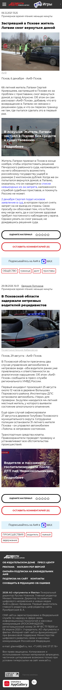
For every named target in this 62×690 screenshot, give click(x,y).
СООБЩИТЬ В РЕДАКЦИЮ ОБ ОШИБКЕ (26, 583)
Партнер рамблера (30, 675)
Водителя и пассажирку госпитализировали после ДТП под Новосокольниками (28, 467)
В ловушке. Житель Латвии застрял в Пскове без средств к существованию (30, 136)
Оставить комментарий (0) (31, 246)
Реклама (8, 566)
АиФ (4, 72)
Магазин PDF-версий (31, 566)
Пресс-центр (46, 562)
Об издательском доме (19, 562)
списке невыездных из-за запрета (26, 185)
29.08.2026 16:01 (10, 286)
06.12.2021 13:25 (9, 12)
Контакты (37, 578)
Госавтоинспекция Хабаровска (19, 350)
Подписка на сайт (15, 578)
